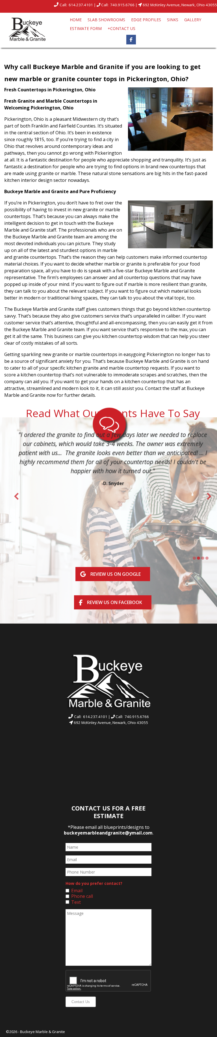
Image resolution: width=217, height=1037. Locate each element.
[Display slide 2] (198, 558)
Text (76, 902)
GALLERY (192, 19)
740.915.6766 (122, 4)
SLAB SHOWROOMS (106, 19)
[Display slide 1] (194, 558)
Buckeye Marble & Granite (42, 1031)
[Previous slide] (16, 496)
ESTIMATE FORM (86, 28)
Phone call (82, 896)
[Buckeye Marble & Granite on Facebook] (131, 39)
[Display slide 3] (202, 558)
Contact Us (80, 1002)
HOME (76, 19)
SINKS (172, 19)
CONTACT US (121, 28)
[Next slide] (209, 496)
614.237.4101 (81, 4)
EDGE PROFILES (146, 19)
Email (77, 890)
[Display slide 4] (207, 558)
